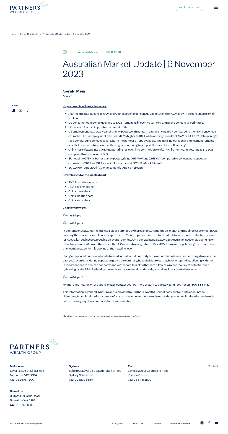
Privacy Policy (118, 423)
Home (13, 34)
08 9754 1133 (24, 404)
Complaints (156, 423)
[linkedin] (13, 111)
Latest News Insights (30, 34)
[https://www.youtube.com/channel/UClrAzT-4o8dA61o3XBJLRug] (216, 423)
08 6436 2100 (143, 379)
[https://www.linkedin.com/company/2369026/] (202, 423)
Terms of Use (137, 423)
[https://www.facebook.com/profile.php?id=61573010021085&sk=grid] (209, 423)
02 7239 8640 (84, 379)
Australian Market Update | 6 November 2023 (68, 34)
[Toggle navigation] (216, 7)
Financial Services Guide (180, 423)
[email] (20, 111)
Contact (213, 366)
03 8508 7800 (25, 379)
